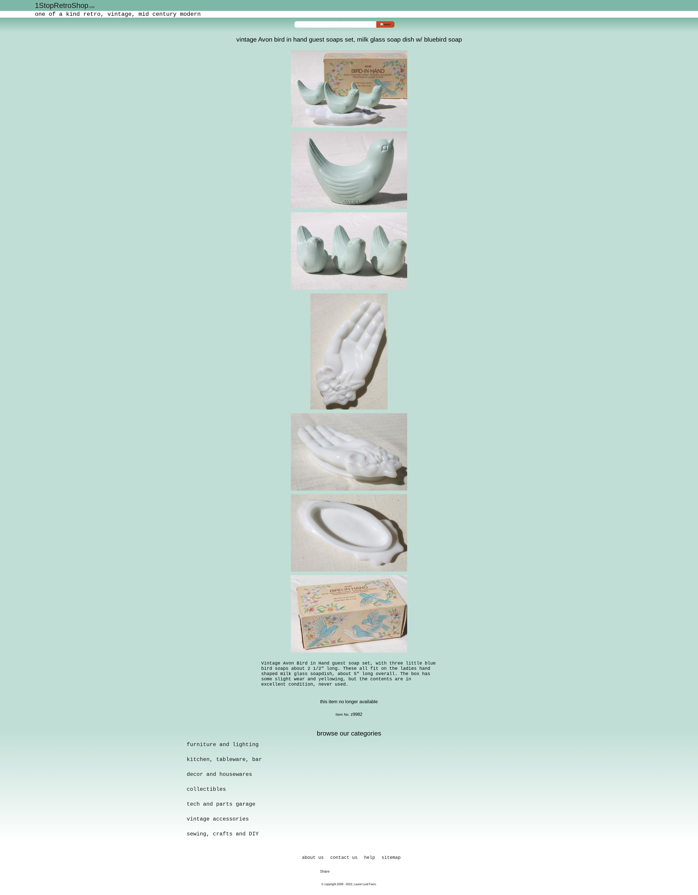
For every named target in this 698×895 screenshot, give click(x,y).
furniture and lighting (223, 745)
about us (313, 857)
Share (325, 871)
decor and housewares (219, 774)
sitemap (391, 857)
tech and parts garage (221, 804)
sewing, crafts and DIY (223, 834)
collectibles (206, 789)
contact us (344, 857)
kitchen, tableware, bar (224, 759)
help (369, 857)
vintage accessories (218, 819)
